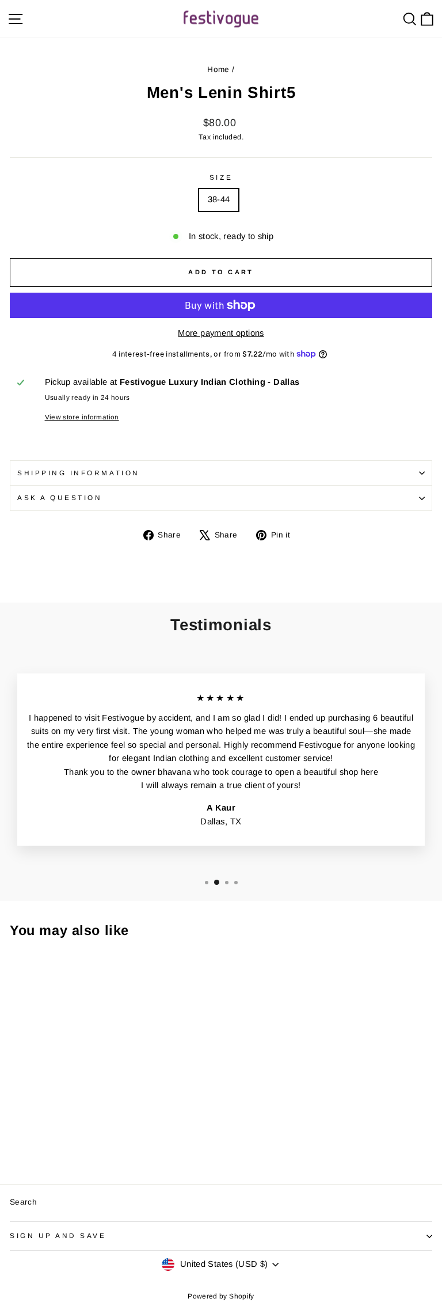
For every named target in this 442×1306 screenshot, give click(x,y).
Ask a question (59, 497)
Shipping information (78, 472)
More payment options (221, 333)
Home (218, 69)
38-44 (219, 199)
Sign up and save (58, 1235)
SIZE (221, 177)
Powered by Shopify (221, 1296)
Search (23, 1202)
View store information (82, 417)
